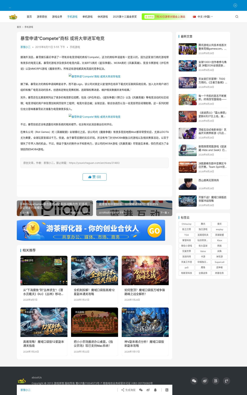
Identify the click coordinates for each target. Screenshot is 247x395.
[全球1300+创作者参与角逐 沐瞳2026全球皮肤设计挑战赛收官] (188, 66)
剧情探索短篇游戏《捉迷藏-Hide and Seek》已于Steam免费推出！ (213, 150)
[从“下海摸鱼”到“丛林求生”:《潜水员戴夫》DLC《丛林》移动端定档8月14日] (43, 270)
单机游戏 (87, 16)
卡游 (203, 256)
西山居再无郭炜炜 (209, 180)
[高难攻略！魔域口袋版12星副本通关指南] (43, 322)
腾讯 (203, 224)
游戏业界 (57, 16)
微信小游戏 (186, 245)
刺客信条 (219, 273)
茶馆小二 (25, 46)
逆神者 (219, 267)
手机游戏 (72, 16)
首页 (29, 16)
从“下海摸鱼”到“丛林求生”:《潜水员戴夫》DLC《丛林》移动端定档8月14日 (43, 292)
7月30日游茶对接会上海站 (170, 16)
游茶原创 (42, 16)
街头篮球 (203, 245)
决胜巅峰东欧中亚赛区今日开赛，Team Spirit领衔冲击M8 (213, 167)
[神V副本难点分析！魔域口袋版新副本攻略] (145, 322)
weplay (219, 229)
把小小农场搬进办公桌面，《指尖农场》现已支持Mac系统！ (93, 343)
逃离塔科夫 (203, 235)
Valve (203, 251)
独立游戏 (203, 229)
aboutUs (37, 377)
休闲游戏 (103, 16)
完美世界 (186, 251)
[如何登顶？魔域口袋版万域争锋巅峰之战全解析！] (145, 270)
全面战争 (203, 273)
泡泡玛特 (186, 256)
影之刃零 (186, 229)
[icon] (194, 381)
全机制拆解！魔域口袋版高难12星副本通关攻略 (94, 292)
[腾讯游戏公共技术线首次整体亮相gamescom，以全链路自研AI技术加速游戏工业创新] (188, 49)
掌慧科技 (186, 240)
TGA (186, 235)
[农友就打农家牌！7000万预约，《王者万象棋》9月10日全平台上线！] (188, 82)
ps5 (186, 267)
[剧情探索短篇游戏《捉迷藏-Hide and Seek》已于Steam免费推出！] (188, 150)
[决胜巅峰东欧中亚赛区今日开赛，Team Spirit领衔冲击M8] (188, 167)
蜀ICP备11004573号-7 (89, 383)
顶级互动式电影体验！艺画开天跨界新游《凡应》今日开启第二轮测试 (212, 133)
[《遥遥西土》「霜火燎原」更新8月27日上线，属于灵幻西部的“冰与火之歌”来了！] (188, 116)
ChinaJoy (186, 224)
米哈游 (219, 256)
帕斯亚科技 (186, 273)
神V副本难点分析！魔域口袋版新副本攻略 (144, 343)
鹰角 (203, 267)
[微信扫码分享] (141, 390)
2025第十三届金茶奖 (125, 16)
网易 (219, 245)
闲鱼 (219, 251)
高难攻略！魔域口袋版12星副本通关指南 (43, 343)
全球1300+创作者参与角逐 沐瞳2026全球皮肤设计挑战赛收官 (213, 65)
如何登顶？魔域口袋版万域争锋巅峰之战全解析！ (144, 292)
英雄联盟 (219, 235)
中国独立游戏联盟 (204, 262)
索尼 (219, 224)
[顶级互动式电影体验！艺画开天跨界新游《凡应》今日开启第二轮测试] (188, 133)
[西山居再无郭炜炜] (188, 184)
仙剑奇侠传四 (203, 240)
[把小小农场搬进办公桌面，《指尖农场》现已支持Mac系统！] (94, 322)
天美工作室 (186, 262)
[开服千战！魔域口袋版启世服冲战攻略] (188, 201)
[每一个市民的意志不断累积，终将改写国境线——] (188, 99)
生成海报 (130, 389)
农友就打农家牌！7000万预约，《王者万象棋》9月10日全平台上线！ (213, 82)
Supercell (219, 262)
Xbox (219, 240)
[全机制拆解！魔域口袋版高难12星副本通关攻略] (94, 270)
